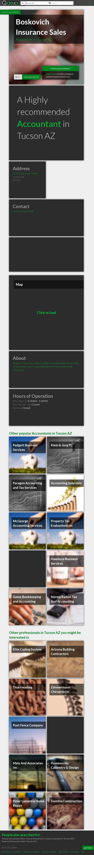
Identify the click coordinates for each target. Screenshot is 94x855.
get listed (63, 851)
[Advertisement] (46, 254)
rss (82, 851)
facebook (6, 851)
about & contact (31, 851)
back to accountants (10, 12)
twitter (17, 851)
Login (90, 3)
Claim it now (51, 74)
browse (75, 851)
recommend (31, 77)
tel (23, 211)
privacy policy (49, 851)
